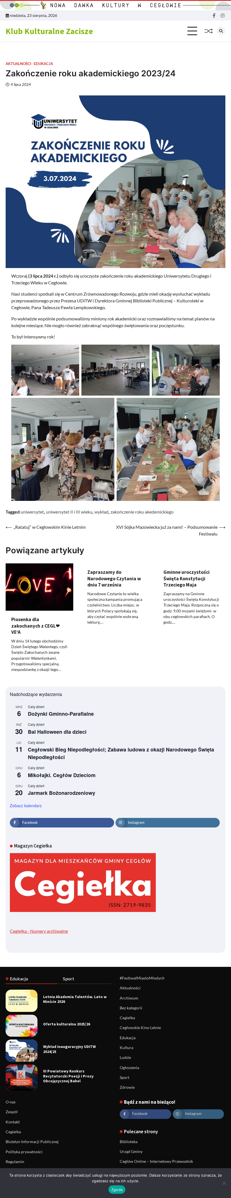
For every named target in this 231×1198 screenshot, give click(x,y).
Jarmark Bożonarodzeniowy (61, 793)
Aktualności (18, 64)
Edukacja (43, 64)
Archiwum (129, 998)
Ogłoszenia (129, 1067)
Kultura (126, 1047)
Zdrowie (127, 1087)
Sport (124, 1077)
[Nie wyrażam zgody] (224, 1183)
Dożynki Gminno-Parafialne (61, 713)
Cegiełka (127, 1018)
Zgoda (117, 1189)
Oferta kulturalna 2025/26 (66, 1024)
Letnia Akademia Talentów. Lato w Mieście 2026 (75, 999)
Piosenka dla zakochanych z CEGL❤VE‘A (35, 625)
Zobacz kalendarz (26, 805)
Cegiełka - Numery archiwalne (39, 931)
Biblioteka (128, 1141)
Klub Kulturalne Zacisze (49, 31)
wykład (101, 511)
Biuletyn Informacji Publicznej (32, 1141)
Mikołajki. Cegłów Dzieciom (61, 775)
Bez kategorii (131, 1008)
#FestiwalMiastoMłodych (142, 978)
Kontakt (13, 1122)
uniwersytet (32, 511)
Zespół (12, 1112)
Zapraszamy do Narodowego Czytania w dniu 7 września (114, 578)
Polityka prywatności (24, 1152)
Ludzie (125, 1057)
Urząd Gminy (131, 1151)
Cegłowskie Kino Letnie (140, 1027)
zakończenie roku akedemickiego (142, 511)
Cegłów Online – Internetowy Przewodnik (156, 1161)
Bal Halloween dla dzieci (57, 731)
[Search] (221, 31)
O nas (10, 1102)
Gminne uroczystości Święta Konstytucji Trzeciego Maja (186, 578)
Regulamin (15, 1161)
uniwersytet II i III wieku (69, 511)
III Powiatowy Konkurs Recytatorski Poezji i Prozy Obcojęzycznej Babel (68, 1076)
